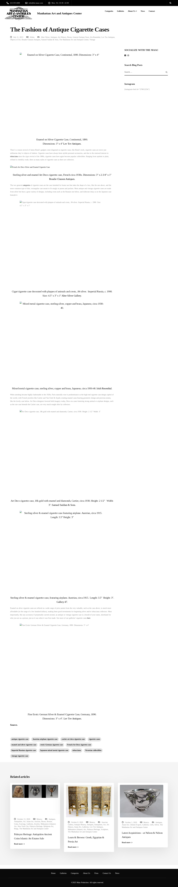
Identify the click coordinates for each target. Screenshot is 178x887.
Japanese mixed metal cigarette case (54, 750)
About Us (131, 11)
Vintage (92, 40)
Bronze (49, 821)
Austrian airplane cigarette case (45, 739)
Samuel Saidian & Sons (63, 504)
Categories (109, 11)
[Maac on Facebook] (125, 56)
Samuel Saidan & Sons (49, 40)
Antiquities (18, 821)
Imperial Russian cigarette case (23, 750)
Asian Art (29, 821)
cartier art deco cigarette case (73, 739)
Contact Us (107, 873)
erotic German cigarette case (51, 745)
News (143, 11)
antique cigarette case (19, 739)
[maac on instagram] (128, 56)
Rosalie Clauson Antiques (31, 40)
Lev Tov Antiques (108, 37)
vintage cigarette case (19, 756)
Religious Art (48, 826)
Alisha (32, 37)
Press (96, 873)
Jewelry (37, 824)
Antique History (80, 825)
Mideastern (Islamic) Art (77, 829)
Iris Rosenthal (95, 37)
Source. (14, 725)
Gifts (152, 825)
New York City (23, 826)
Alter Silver (45, 37)
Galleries (120, 11)
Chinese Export (135, 825)
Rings (16, 829)
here (88, 618)
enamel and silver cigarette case (23, 745)
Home (53, 873)
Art (24, 821)
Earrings (22, 824)
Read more (18, 844)
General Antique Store (81, 37)
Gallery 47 (62, 601)
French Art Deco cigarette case (79, 745)
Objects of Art (15, 40)
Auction (37, 821)
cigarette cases (94, 739)
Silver (157, 825)
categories (26, 185)
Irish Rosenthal (104, 388)
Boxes (69, 37)
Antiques (53, 37)
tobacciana (14, 156)
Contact (152, 11)
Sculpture (104, 829)
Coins (16, 824)
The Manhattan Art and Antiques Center (73, 40)
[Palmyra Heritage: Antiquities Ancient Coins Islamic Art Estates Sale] (35, 791)
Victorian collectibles (93, 750)
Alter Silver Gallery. (72, 295)
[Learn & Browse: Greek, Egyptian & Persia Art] (89, 801)
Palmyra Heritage (36, 826)
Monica (39, 819)
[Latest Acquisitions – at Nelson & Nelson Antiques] (141, 801)
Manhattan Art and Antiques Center (59, 13)
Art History (62, 37)
